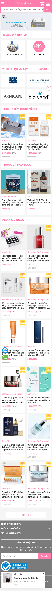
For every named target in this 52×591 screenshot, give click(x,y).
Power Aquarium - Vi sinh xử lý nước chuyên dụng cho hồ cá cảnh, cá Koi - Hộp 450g (13, 202)
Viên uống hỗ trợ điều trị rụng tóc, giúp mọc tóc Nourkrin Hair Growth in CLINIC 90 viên (13, 146)
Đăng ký (44, 556)
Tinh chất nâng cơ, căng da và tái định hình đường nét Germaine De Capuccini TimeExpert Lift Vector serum (38, 258)
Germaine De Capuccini (38, 252)
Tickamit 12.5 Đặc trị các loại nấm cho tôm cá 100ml (38, 202)
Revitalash (32, 346)
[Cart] (41, 3)
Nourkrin (6, 141)
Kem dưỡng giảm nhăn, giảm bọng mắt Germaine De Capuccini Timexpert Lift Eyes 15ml (13, 399)
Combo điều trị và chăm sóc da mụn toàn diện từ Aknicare (38, 399)
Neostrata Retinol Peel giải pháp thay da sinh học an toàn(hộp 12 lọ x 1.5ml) (12, 258)
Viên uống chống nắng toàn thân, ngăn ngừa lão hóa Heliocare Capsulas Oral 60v (37, 146)
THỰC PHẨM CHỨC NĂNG (19, 109)
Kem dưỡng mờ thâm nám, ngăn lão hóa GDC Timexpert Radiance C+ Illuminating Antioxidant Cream (38, 305)
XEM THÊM (26, 515)
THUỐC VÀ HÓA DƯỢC (17, 164)
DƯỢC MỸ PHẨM (13, 220)
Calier (30, 196)
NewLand (6, 488)
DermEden (6, 441)
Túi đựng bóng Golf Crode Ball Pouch (31, 578)
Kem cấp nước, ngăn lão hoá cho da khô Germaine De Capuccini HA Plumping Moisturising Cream (38, 494)
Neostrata (6, 252)
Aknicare (31, 394)
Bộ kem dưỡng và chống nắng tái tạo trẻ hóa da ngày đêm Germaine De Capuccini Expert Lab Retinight (13, 305)
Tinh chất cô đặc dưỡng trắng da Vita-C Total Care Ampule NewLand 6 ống (13, 494)
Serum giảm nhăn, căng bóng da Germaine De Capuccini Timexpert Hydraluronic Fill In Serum (38, 447)
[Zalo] (5, 350)
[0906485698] (5, 357)
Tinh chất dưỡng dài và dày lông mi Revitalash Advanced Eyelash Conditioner (38, 352)
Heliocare (31, 141)
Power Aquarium (9, 196)
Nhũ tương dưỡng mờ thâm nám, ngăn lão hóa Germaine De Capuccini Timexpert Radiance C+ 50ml (13, 352)
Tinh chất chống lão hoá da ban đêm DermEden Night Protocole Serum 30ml (13, 447)
